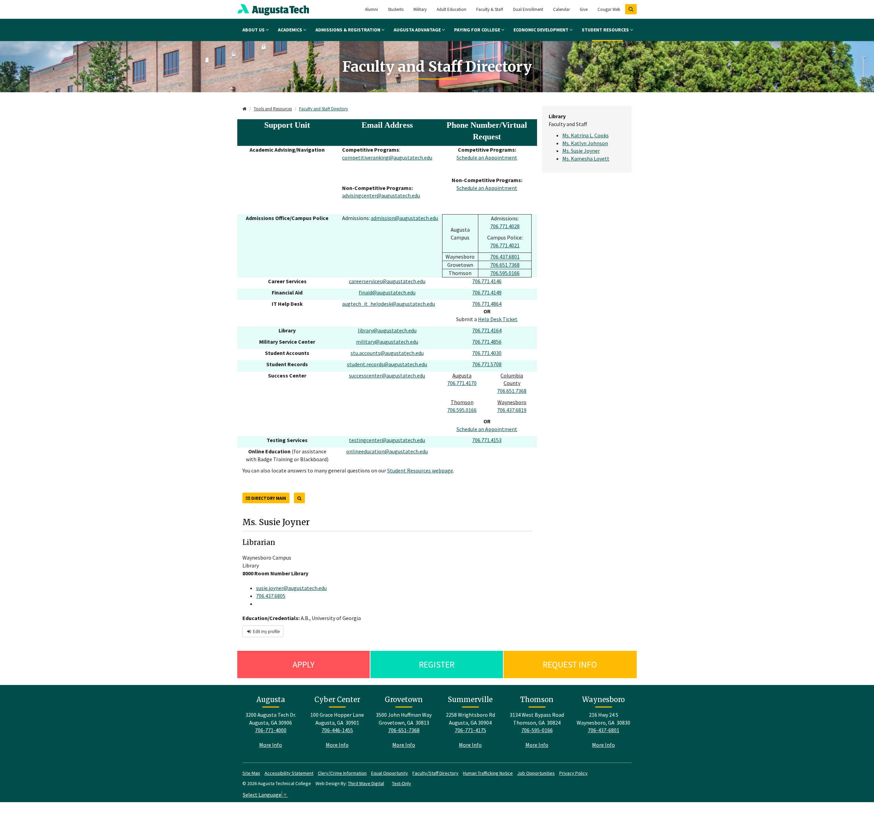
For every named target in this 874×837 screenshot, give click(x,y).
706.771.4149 (487, 292)
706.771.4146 (487, 281)
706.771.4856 (487, 341)
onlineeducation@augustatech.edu (387, 451)
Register (436, 664)
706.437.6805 (270, 595)
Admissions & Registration (348, 30)
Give (584, 9)
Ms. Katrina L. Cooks (585, 135)
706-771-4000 (270, 730)
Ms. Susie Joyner (581, 150)
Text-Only (401, 783)
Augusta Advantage (418, 30)
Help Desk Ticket (498, 319)
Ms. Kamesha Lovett (585, 158)
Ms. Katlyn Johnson (585, 143)
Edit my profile (266, 631)
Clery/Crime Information (342, 773)
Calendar (561, 9)
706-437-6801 (603, 730)
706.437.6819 (511, 410)
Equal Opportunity (389, 773)
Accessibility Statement (289, 773)
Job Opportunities (536, 773)
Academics (290, 30)
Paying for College (477, 30)
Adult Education (451, 9)
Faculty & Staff (489, 9)
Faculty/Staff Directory (435, 773)
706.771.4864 (487, 303)
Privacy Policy (573, 773)
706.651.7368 (505, 264)
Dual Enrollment (528, 9)
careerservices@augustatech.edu (387, 281)
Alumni (371, 9)
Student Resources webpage (420, 470)
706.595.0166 (505, 273)
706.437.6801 (505, 256)
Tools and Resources (273, 109)
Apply (303, 664)
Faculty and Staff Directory (323, 109)
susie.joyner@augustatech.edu (291, 588)
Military (420, 9)
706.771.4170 (462, 383)
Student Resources (606, 30)
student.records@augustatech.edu (387, 364)
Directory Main (268, 498)
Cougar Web (608, 9)
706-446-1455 (337, 730)
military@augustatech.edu (387, 341)
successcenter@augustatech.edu (387, 375)
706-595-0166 (537, 730)
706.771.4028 (505, 226)
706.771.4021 (505, 245)
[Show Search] (631, 9)
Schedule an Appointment (486, 157)
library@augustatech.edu (387, 330)
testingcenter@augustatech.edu (387, 440)
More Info (270, 744)
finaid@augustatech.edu (387, 292)
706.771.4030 (487, 352)
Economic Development (541, 30)
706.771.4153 (487, 440)
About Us (254, 30)
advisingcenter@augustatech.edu (381, 195)
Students (396, 9)
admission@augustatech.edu (404, 218)
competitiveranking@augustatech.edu (387, 157)
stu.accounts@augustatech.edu (387, 352)
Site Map (251, 773)
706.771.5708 (487, 364)
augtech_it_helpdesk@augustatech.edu (388, 303)
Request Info (570, 664)
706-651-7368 (404, 730)
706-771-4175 (470, 730)
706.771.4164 (487, 330)
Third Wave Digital (366, 783)
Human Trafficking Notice (488, 773)
